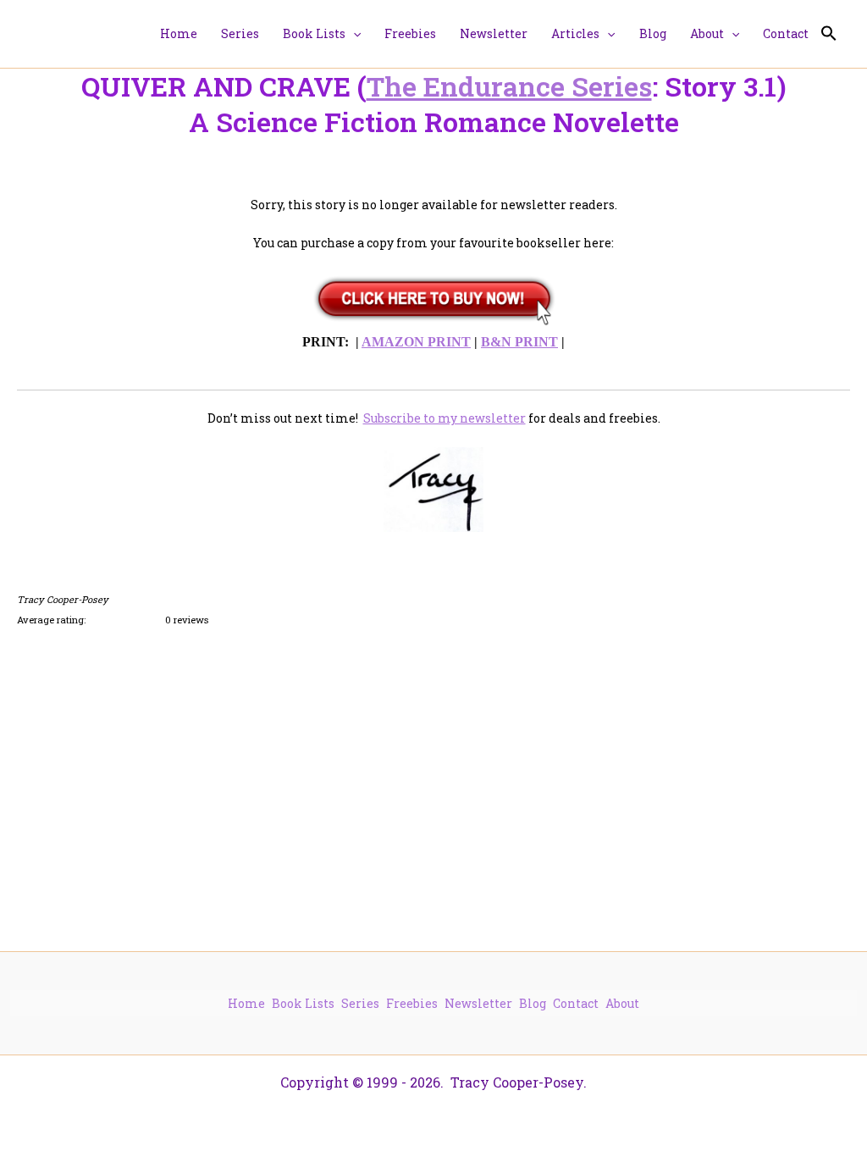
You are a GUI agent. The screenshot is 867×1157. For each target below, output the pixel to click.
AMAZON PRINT (416, 342)
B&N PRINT (519, 342)
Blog (532, 1003)
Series (360, 1003)
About (622, 1003)
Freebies (412, 1003)
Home (246, 1003)
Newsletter (478, 1003)
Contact (576, 1003)
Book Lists (303, 1003)
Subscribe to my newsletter (444, 418)
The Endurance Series (509, 86)
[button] (353, 34)
